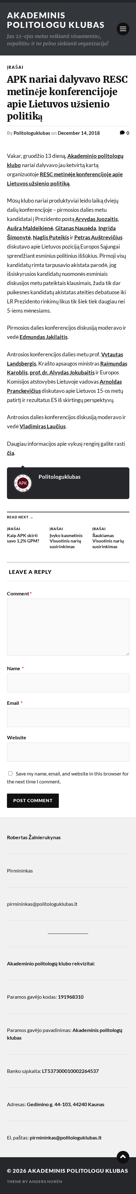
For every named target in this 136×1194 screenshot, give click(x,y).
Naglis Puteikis (51, 237)
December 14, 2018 (79, 133)
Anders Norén (45, 1181)
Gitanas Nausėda (75, 228)
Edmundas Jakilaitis (43, 337)
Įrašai (15, 67)
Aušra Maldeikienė (30, 228)
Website (16, 737)
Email (14, 702)
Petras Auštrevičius (98, 237)
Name (15, 668)
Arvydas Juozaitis (96, 219)
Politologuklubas (32, 133)
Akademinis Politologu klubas (56, 19)
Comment (19, 593)
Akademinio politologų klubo (39, 963)
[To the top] (123, 1157)
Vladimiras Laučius (42, 426)
